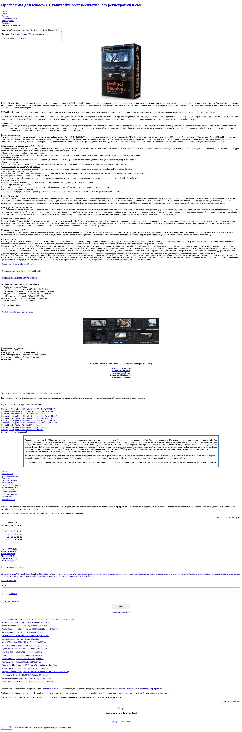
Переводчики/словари (11, 485)
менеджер (173, 574)
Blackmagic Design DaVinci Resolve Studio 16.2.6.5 (22, 430)
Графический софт (10, 480)
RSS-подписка (8, 21)
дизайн (106, 574)
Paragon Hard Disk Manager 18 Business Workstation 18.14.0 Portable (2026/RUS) (35, 672)
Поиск (4, 14)
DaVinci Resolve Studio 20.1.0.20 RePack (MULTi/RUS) (24, 414)
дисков (119, 574)
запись (134, 574)
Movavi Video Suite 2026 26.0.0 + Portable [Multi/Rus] (24, 642)
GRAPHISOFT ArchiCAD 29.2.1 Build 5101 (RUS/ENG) (25, 636)
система (4, 576)
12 (8, 534)
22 (18, 537)
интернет (154, 574)
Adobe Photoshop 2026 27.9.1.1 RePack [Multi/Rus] (23, 658)
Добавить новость (9, 18)
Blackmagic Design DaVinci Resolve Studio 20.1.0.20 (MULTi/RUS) (29, 416)
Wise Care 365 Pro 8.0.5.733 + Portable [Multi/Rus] (22, 652)
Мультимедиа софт (19, 34)
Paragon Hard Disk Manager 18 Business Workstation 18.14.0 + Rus (29, 665)
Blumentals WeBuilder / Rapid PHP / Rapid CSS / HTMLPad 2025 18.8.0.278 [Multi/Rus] (38, 619)
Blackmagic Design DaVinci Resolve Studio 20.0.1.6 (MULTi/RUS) (28, 420)
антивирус (63, 574)
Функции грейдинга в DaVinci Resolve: (18, 264)
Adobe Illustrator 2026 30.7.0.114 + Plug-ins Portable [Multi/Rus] (28, 681)
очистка (213, 574)
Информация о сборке (11, 305)
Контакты (6, 23)
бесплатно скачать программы (156, 693)
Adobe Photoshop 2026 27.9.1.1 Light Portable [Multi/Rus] (25, 668)
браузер (77, 574)
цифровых (73, 576)
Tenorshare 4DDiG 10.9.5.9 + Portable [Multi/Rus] (22, 655)
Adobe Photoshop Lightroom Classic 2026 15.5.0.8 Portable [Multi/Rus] (30, 629)
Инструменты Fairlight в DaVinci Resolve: (19, 278)
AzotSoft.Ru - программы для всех (47, 728)
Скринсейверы (8, 496)
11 (5, 534)
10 (2, 534)
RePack (46, 574)
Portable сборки (8, 500)
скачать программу (54, 693)
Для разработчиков (10, 476)
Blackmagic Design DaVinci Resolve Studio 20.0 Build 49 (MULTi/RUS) (30, 423)
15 (18, 534)
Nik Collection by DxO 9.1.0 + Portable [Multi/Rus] (22, 632)
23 (21, 537)
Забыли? (13, 594)
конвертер (163, 574)
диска (112, 574)
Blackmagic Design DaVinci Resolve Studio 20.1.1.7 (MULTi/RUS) (28, 409)
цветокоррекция (29, 393)
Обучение (6, 478)
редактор (236, 574)
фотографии (51, 576)
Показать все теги (8, 581)
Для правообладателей (121, 721)
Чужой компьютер (13, 602)
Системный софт (9, 492)
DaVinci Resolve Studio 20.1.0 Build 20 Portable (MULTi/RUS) (27, 411)
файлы (42, 576)
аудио (71, 574)
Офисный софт (8, 489)
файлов (35, 576)
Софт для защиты (9, 494)
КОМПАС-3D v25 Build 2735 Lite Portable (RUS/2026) (25, 645)
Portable (38, 574)
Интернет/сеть (8, 483)
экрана (82, 576)
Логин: (5, 586)
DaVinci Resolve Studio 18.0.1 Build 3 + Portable (21, 425)
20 (12, 537)
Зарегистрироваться (121, 612)
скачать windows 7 (126, 689)
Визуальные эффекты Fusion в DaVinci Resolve (22, 271)
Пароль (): (10, 594)
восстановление (95, 574)
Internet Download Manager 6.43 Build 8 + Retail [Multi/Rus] (26, 678)
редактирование (15, 393)
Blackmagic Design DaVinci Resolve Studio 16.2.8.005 (23, 427)
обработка (192, 574)
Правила (5, 16)
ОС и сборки (7, 474)
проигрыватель (224, 574)
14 (15, 534)
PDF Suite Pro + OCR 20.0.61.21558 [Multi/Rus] (21, 662)
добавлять (47, 393)
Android (7, 574)
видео (39, 393)
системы (12, 576)
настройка (182, 574)
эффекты (57, 393)
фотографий (63, 576)
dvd (13, 574)
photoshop (30, 574)
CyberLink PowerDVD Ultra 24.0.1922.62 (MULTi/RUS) (25, 649)
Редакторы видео (36, 34)
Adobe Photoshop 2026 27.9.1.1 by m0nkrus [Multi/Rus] (24, 626)
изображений (143, 574)
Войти (121, 607)
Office (18, 574)
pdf (23, 574)
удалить (27, 576)
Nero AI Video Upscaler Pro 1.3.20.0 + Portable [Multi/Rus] (26, 622)
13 (12, 534)
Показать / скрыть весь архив (13, 567)
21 (15, 537)
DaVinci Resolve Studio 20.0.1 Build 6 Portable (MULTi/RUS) (26, 418)
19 (8, 537)
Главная (5, 11)
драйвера (126, 574)
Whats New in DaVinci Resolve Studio (17, 312)
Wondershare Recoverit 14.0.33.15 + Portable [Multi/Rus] (25, 675)
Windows (53, 574)
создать (20, 576)
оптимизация (203, 574)
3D (2, 574)
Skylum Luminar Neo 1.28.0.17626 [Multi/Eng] (21, 639)
